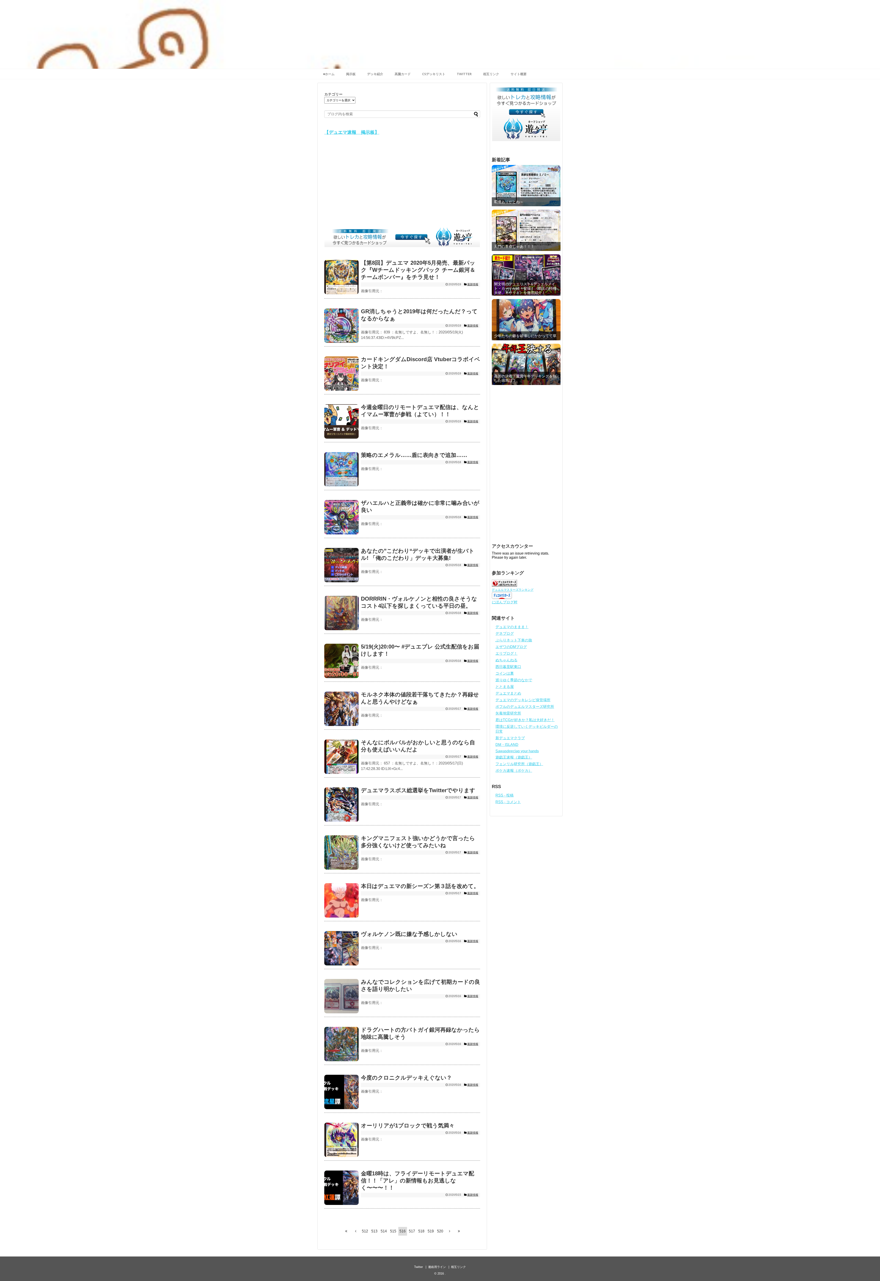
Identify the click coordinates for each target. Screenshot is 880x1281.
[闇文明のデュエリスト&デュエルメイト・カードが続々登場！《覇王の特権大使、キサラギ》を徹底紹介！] (526, 275)
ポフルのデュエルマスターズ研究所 (524, 707)
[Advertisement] (402, 183)
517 (412, 1231)
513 (374, 1231)
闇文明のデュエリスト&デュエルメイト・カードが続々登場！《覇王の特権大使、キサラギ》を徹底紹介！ (525, 288)
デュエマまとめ (508, 693)
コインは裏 (504, 673)
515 (393, 1231)
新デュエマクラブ (510, 738)
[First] (346, 1231)
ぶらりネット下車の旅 (513, 640)
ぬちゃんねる (506, 660)
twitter (464, 74)
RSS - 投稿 (504, 795)
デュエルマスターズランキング (513, 589)
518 (421, 1231)
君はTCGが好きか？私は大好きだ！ (525, 720)
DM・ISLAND (506, 745)
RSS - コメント (508, 802)
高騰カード (403, 74)
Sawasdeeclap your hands (517, 751)
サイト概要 (519, 74)
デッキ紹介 (375, 74)
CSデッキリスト (433, 74)
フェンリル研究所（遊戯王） (519, 764)
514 (384, 1231)
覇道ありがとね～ (508, 202)
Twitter (418, 1267)
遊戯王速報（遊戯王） (513, 757)
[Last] (459, 1231)
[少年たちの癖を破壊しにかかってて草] (526, 319)
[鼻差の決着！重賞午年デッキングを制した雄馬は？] (526, 364)
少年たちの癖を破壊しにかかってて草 (525, 336)
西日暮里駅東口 (508, 667)
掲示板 (351, 74)
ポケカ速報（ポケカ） (513, 770)
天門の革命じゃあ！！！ (514, 246)
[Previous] (355, 1231)
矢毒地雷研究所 (508, 713)
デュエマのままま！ (511, 627)
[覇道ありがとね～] (526, 185)
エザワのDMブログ (511, 647)
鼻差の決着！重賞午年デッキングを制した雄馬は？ (525, 378)
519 (431, 1231)
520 (440, 1231)
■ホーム (329, 74)
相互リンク (491, 74)
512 (365, 1231)
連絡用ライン (437, 1267)
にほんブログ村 (504, 602)
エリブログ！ (506, 653)
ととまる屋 (504, 687)
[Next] (449, 1231)
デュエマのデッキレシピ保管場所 (522, 700)
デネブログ (504, 633)
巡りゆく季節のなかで (513, 680)
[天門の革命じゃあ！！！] (526, 230)
